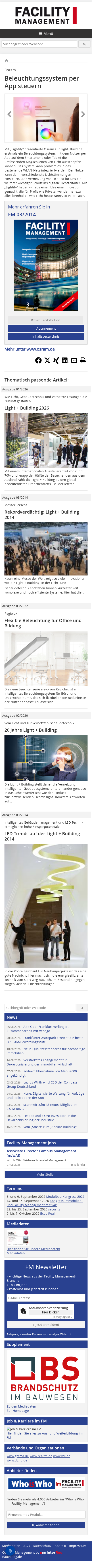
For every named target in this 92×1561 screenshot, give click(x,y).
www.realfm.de (41, 1456)
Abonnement (46, 328)
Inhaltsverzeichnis (46, 336)
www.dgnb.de (17, 1460)
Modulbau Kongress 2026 (65, 1196)
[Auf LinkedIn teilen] (65, 362)
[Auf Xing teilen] (56, 362)
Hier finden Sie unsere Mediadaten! (33, 1249)
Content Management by (21, 1552)
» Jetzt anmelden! (46, 1324)
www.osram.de (41, 349)
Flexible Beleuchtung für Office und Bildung (43, 623)
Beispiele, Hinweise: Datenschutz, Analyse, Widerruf (39, 1334)
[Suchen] (84, 44)
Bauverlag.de (12, 1557)
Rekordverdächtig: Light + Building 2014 (41, 514)
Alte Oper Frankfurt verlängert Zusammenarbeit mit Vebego (38, 1028)
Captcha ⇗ (63, 1317)
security (54, 1209)
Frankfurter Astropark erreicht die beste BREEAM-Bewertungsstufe (45, 1040)
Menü (48, 33)
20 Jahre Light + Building (30, 730)
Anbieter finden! (47, 1525)
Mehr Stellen (46, 1174)
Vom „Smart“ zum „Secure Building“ (42, 1127)
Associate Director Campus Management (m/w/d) (41, 1153)
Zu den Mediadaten (21, 1406)
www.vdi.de (61, 1456)
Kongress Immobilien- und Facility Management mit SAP (45, 1203)
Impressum (77, 1546)
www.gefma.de (18, 1456)
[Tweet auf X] (47, 362)
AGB (26, 1546)
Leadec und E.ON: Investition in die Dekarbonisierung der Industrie (41, 1118)
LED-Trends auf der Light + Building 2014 (42, 836)
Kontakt (60, 1546)
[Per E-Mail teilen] (74, 360)
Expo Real (47, 1213)
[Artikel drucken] (83, 360)
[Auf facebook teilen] (38, 362)
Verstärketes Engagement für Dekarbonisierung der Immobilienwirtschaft (39, 1062)
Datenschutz (42, 1546)
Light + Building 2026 (26, 408)
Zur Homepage (18, 1410)
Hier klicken (50, 1312)
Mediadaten (16, 1253)
